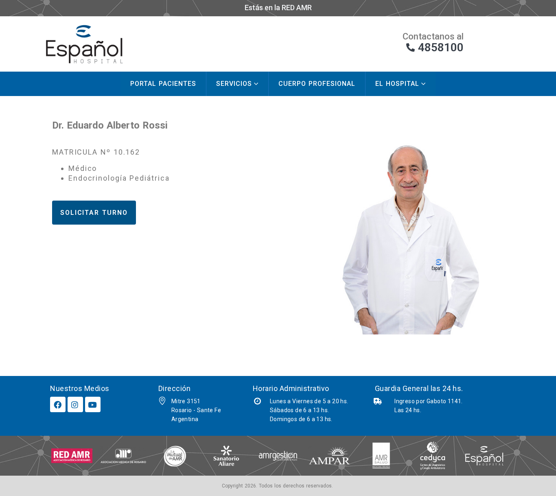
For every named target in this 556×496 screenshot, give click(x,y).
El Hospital (397, 83)
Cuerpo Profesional (316, 83)
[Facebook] (58, 404)
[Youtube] (93, 404)
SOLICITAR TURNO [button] (94, 212)
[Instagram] (75, 404)
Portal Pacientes (163, 83)
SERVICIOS (234, 83)
